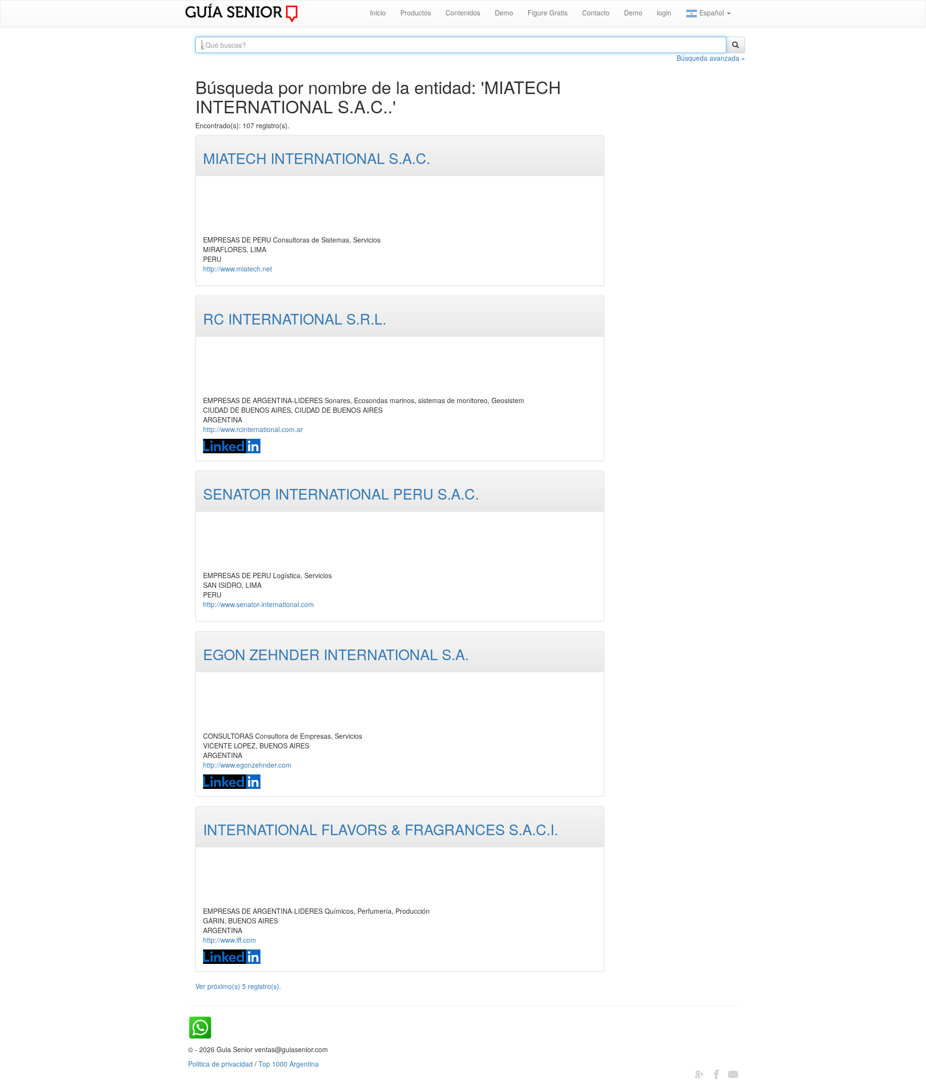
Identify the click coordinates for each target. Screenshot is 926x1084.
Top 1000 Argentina (289, 1064)
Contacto (596, 12)
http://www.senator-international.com (258, 604)
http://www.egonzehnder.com (247, 765)
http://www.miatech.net (237, 268)
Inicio (378, 12)
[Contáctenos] (733, 1073)
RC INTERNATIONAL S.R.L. (294, 318)
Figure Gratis (548, 12)
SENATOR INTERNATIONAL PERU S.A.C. (341, 493)
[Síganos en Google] (699, 1073)
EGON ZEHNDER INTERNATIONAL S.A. (336, 654)
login (664, 12)
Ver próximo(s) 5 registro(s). (238, 986)
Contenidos (463, 12)
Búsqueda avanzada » (711, 58)
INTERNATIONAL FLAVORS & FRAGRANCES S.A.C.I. (380, 829)
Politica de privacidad (220, 1064)
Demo (504, 12)
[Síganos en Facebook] (716, 1073)
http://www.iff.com (229, 940)
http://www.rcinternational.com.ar (253, 429)
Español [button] (711, 12)
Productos (415, 12)
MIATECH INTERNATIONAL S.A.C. (316, 158)
